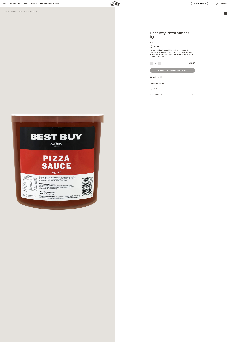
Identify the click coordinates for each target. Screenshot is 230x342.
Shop (5, 3)
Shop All (14, 12)
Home (6, 12)
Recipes (13, 3)
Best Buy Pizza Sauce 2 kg (28, 12)
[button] (212, 4)
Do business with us (199, 3)
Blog (20, 3)
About (26, 3)
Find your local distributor (49, 3)
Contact (34, 3)
